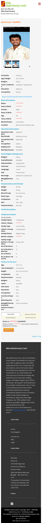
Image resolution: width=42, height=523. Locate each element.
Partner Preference (25, 97)
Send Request (11, 318)
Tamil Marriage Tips (18, 464)
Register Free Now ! (19, 410)
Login (13, 442)
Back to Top (37, 336)
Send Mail (10, 314)
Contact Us (15, 437)
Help (12, 440)
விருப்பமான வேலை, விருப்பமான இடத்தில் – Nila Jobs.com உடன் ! (20, 474)
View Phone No (30, 318)
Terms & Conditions (18, 467)
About (4, 97)
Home (13, 429)
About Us (14, 461)
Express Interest (30, 314)
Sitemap (14, 458)
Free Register (15, 432)
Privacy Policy (16, 469)
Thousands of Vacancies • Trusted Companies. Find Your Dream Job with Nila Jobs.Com (20, 484)
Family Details (12, 97)
